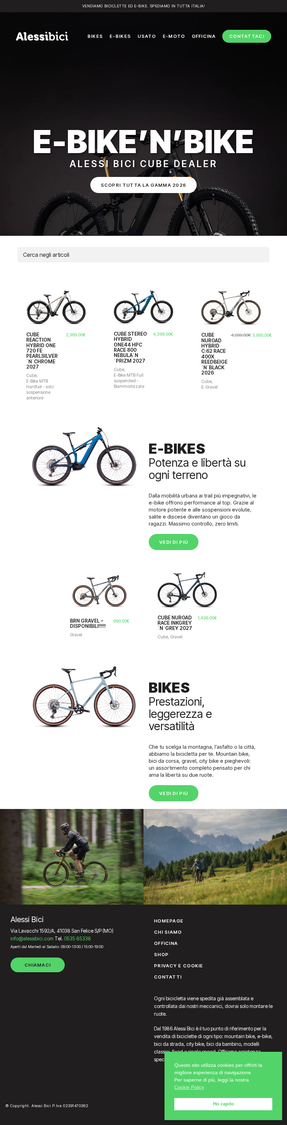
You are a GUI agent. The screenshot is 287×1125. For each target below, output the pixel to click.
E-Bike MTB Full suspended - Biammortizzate (129, 380)
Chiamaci (37, 965)
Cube (31, 375)
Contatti (168, 977)
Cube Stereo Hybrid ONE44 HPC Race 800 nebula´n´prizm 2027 (130, 347)
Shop (161, 954)
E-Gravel (209, 387)
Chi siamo (168, 932)
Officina (166, 943)
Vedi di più (173, 542)
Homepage (168, 921)
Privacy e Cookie (178, 965)
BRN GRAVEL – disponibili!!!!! (88, 623)
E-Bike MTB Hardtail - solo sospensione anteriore (40, 389)
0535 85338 (77, 938)
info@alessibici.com (32, 938)
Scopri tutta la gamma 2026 (144, 185)
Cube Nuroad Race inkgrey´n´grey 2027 (175, 623)
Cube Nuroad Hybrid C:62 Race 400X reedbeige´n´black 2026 (214, 353)
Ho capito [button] (223, 1104)
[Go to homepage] (42, 36)
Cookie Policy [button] (189, 1087)
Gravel (76, 634)
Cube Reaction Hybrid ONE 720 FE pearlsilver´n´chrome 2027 (42, 351)
